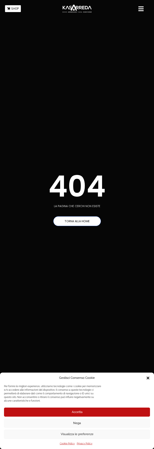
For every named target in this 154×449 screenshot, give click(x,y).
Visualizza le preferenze (77, 434)
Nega (77, 423)
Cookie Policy (67, 443)
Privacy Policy (84, 443)
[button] (148, 378)
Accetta (77, 412)
